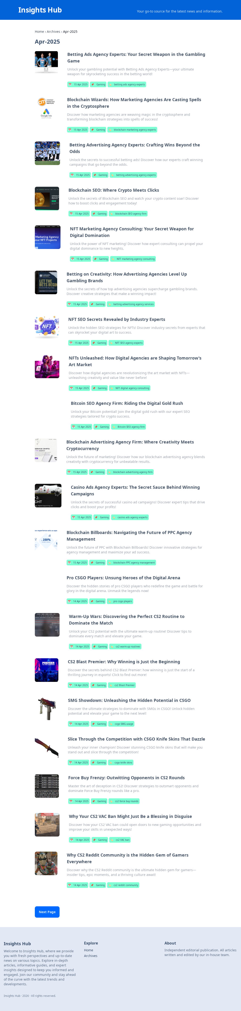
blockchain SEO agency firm (128, 213)
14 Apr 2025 (77, 601)
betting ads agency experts (127, 84)
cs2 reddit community (123, 885)
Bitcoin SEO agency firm (128, 426)
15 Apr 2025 (78, 84)
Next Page (47, 912)
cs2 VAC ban (119, 839)
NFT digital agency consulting (129, 388)
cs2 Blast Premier (122, 685)
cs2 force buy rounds (124, 801)
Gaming (98, 84)
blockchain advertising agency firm (130, 472)
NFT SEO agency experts (126, 342)
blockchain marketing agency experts (132, 129)
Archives (53, 31)
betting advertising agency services (131, 304)
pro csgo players (120, 601)
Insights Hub (40, 10)
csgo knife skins (120, 762)
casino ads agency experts (130, 517)
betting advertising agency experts (133, 175)
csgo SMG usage (121, 723)
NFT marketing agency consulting (133, 259)
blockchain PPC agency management (131, 562)
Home (39, 31)
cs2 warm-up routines (125, 646)
